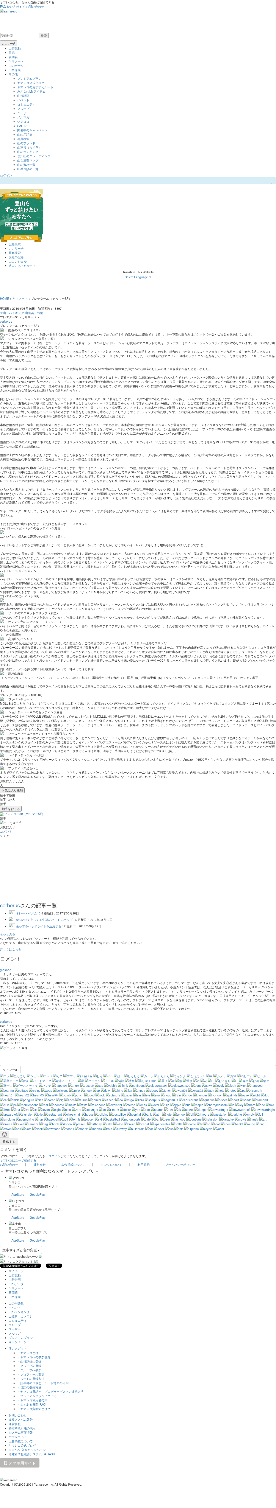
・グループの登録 (29, 1365)
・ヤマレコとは (27, 1353)
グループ (23, 108)
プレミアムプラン (29, 78)
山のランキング (27, 151)
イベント (23, 100)
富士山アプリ (18, 1228)
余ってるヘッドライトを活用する (38, 926)
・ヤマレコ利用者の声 (32, 1400)
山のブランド (26, 143)
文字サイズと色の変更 (20, 1249)
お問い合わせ (35, 6)
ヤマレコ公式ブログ (30, 83)
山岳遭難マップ (27, 160)
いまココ (23, 121)
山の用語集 (24, 134)
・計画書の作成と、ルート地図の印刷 (43, 1383)
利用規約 (144, 1164)
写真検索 (23, 139)
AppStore (17, 1194)
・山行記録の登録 (29, 1361)
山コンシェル (18, 261)
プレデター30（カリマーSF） (24, 814)
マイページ (16, 1271)
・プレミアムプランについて (36, 1396)
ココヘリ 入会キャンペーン (27, 1449)
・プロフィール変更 (30, 1374)
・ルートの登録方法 (30, 1378)
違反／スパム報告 (21, 1419)
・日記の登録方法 (29, 1387)
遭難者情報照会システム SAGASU (32, 1454)
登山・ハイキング (12, 313)
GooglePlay (37, 1194)
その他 (13, 74)
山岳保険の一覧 (27, 169)
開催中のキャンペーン (32, 130)
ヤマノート (16, 61)
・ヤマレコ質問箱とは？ (33, 1409)
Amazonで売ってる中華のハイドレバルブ (44, 919)
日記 (12, 52)
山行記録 (15, 48)
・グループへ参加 (29, 1370)
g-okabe (5, 970)
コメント (6, 831)
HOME (4, 298)
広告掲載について (73, 1164)
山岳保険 (15, 70)
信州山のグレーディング (33, 156)
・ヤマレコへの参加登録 (33, 1357)
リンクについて (111, 1164)
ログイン (6, 175)
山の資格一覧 (26, 164)
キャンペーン (18, 1342)
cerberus (6, 321)
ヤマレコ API (17, 1437)
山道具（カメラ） (29, 147)
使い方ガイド (16, 6)
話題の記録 (16, 257)
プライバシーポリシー (180, 1164)
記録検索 (15, 244)
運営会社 (40, 1164)
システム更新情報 (21, 1432)
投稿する (9, 1141)
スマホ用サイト (22, 1463)
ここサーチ (8, 43)
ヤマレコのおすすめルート (35, 87)
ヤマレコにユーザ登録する (18, 1160)
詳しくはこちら (10, 949)
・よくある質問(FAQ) (32, 1404)
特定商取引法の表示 (22, 1428)
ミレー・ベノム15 (28, 913)
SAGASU (23, 126)
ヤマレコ (15, 1182)
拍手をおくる (11, 809)
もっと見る (7, 934)
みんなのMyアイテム (31, 91)
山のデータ (16, 65)
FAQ (3, 6)
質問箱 (13, 57)
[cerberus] (2, 814)
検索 (44, 35)
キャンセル (10, 1069)
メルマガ (23, 117)
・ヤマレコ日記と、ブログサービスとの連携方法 (50, 1391)
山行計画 (23, 95)
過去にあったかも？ (22, 265)
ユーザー (23, 113)
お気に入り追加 (12, 790)
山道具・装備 (34, 313)
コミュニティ (26, 104)
